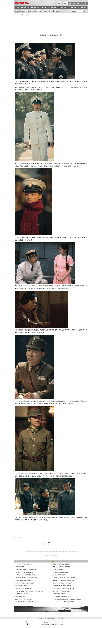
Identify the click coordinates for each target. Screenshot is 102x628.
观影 (28, 14)
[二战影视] (18, 11)
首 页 (16, 14)
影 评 (22, 14)
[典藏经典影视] (42, 545)
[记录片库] (51, 11)
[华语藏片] (46, 11)
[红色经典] (24, 11)
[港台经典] (35, 11)
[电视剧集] (57, 11)
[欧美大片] (40, 11)
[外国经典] (29, 11)
